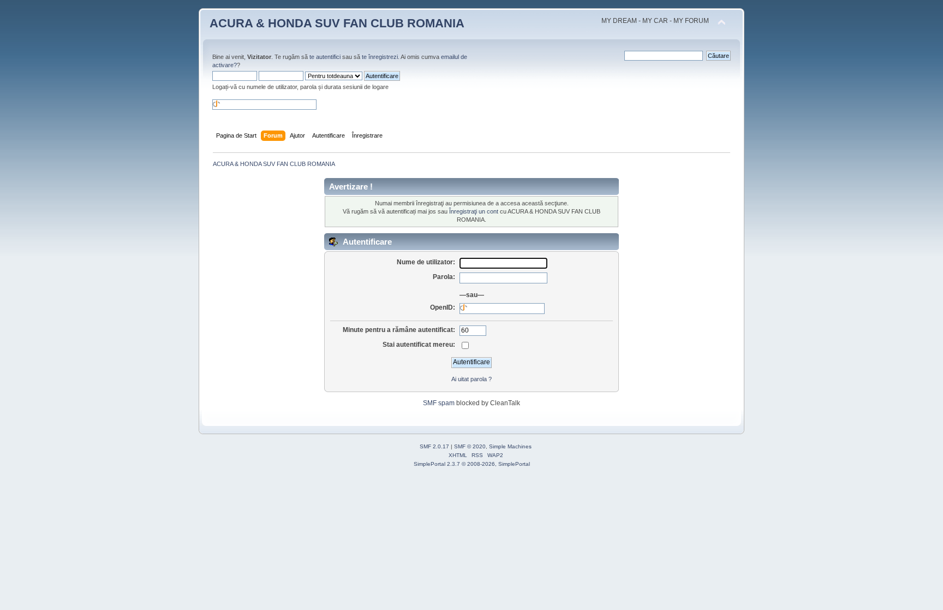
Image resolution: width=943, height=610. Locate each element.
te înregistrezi (380, 57)
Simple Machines (510, 446)
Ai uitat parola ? (471, 379)
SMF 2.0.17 (434, 446)
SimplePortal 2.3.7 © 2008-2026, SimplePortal (472, 464)
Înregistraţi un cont (473, 211)
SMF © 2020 (470, 446)
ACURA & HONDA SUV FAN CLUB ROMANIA (337, 23)
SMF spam (439, 403)
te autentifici (325, 57)
